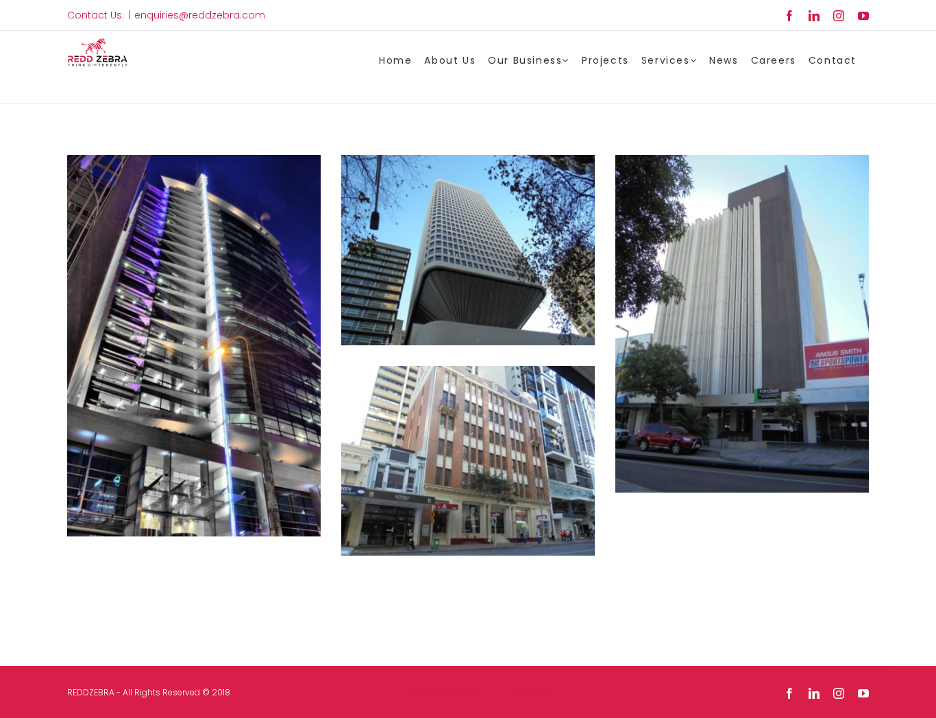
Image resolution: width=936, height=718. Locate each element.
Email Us (528, 692)
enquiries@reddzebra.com (199, 15)
